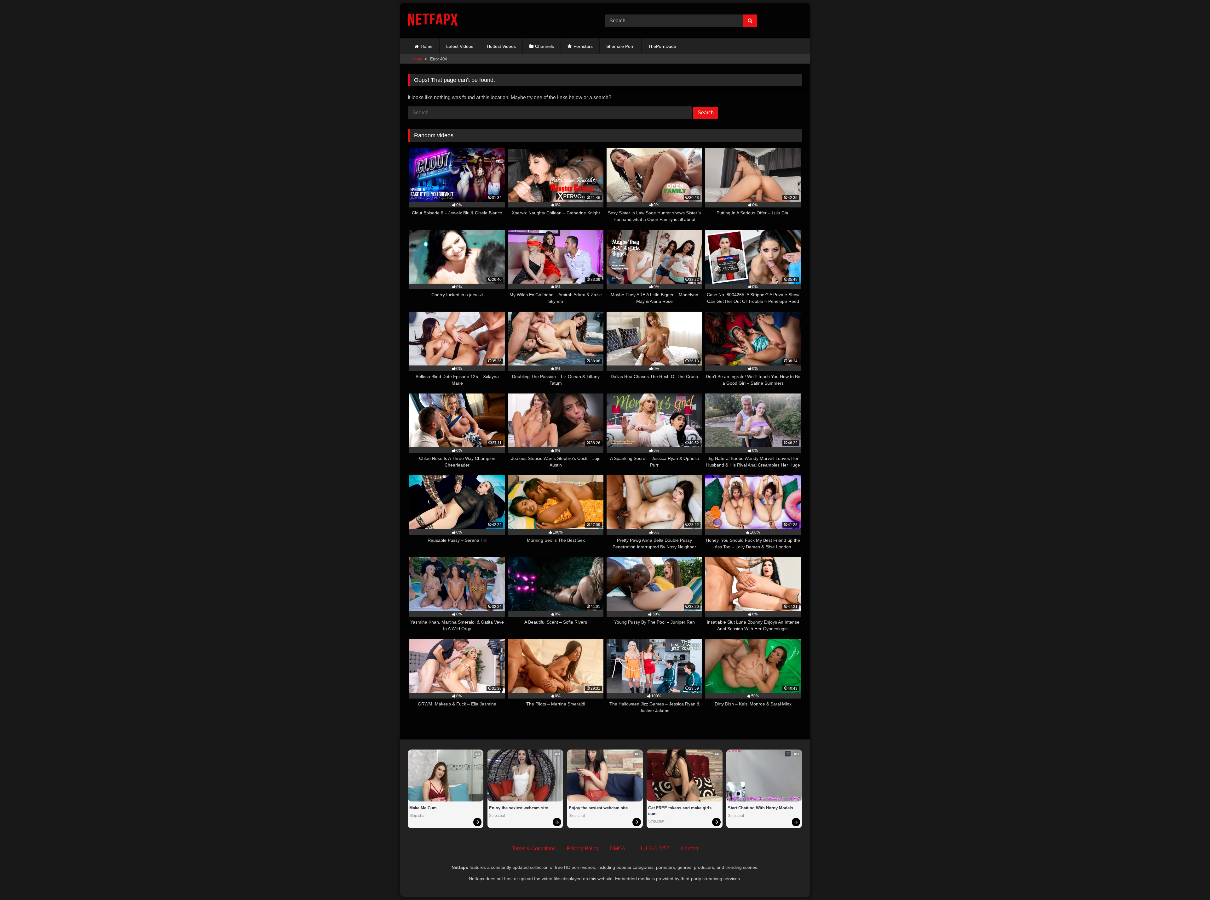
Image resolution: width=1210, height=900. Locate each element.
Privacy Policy (583, 848)
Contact (689, 848)
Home (427, 46)
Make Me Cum (423, 808)
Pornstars (583, 46)
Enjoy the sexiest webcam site (518, 808)
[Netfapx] (433, 21)
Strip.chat (417, 815)
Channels (544, 46)
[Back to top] (1190, 881)
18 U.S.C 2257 (653, 848)
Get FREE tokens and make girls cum (680, 811)
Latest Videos (459, 46)
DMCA (617, 848)
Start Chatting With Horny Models (760, 808)
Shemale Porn (620, 46)
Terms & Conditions (534, 848)
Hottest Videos (501, 46)
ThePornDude (662, 46)
